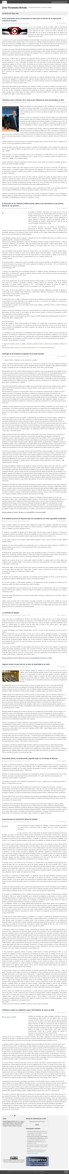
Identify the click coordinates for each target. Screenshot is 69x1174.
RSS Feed (11, 1115)
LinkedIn (17, 1115)
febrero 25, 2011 (26, 102)
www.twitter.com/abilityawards (47, 347)
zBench (36, 1171)
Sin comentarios (62, 23)
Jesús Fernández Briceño (14, 7)
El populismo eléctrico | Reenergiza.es (36, 1150)
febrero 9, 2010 (26, 666)
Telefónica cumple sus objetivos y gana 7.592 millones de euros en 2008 (28, 1010)
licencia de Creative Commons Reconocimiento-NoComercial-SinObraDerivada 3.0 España (14, 1161)
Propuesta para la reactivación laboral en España (19, 819)
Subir (66, 1171)
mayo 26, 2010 (26, 521)
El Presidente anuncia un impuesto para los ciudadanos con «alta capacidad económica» (34, 518)
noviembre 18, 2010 (27, 208)
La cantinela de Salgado (10, 613)
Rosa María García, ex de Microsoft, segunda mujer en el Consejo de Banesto (30, 758)
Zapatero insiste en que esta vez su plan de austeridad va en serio (26, 664)
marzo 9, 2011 (26, 23)
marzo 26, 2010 (26, 615)
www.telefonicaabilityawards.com (29, 347)
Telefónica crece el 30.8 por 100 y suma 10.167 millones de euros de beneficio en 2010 (33, 100)
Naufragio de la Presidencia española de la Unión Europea (23, 354)
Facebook (15, 1115)
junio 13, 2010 (26, 356)
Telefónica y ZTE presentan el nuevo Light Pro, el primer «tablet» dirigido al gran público (37, 1133)
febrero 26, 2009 (26, 1012)
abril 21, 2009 (26, 821)
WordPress (42, 1171)
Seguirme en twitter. (13, 1115)
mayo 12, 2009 (26, 761)
